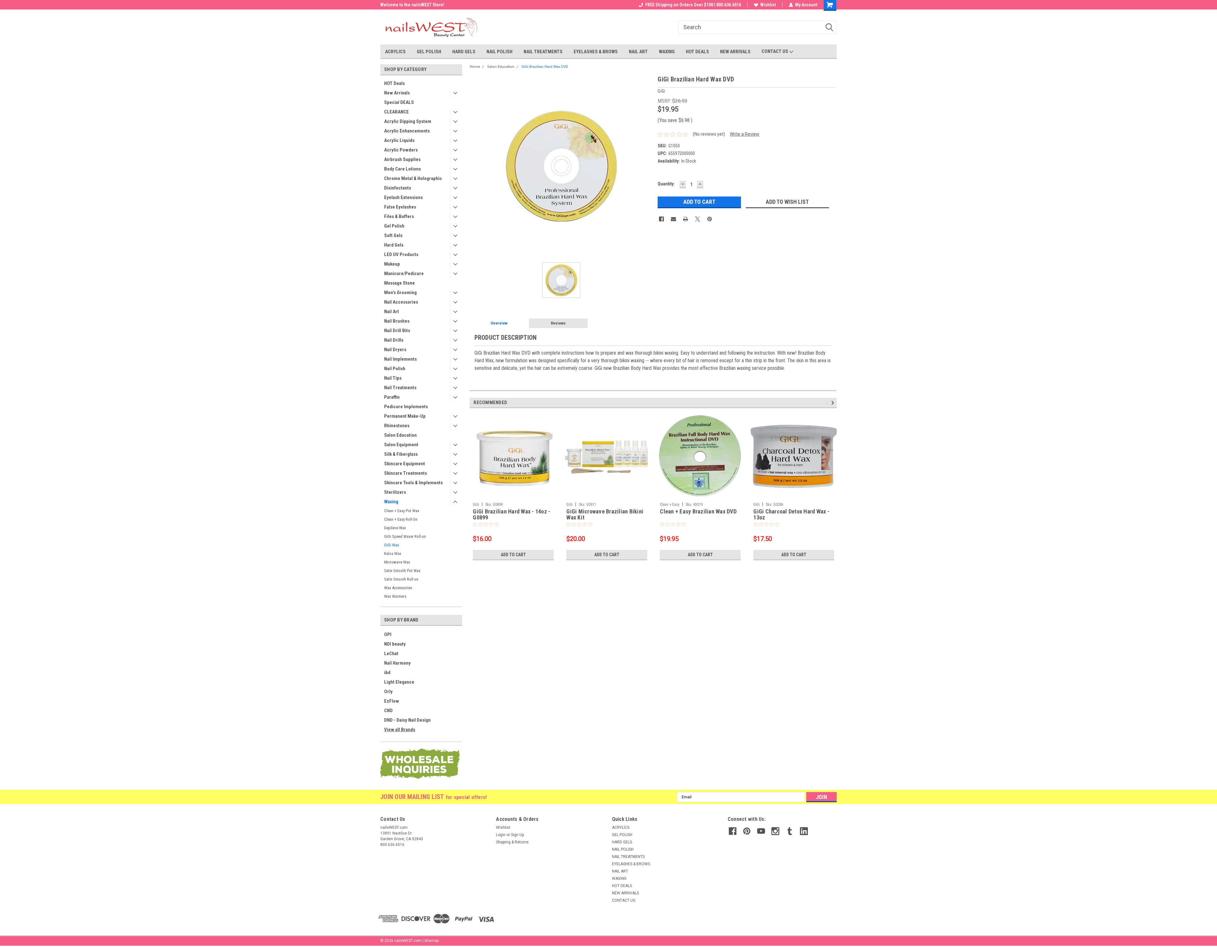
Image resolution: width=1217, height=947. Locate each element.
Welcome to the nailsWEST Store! (412, 4)
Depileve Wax (395, 527)
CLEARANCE (396, 112)
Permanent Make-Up (405, 416)
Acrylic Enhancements (407, 131)
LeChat (391, 653)
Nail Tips (393, 378)
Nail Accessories (401, 302)
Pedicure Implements (406, 406)
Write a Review (744, 134)
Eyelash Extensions (403, 197)
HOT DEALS (697, 52)
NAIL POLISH (499, 52)
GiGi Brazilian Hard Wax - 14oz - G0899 (511, 514)
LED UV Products (401, 254)
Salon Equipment (401, 445)
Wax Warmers (395, 596)
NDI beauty (395, 644)
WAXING (667, 52)
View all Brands (399, 729)
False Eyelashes (400, 207)
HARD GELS (463, 52)
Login (500, 835)
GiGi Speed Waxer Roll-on (405, 536)
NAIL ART (638, 52)
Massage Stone (399, 283)
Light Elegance (399, 682)
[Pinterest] (709, 219)
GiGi (476, 504)
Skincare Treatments (405, 473)
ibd (387, 672)
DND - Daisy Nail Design (407, 720)
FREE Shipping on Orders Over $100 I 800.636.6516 (693, 4)
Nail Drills (393, 340)
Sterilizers (395, 492)
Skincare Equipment (404, 464)
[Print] (685, 219)
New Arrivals (397, 93)
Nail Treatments (400, 387)
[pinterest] (747, 831)
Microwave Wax (397, 562)
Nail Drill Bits (397, 330)
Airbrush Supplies (402, 159)
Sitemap (431, 940)
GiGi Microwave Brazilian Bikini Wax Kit (604, 514)
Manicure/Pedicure (404, 273)
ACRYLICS (395, 52)
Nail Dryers (395, 349)
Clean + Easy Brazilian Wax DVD (698, 511)
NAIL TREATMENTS (543, 52)
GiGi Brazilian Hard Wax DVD (544, 67)
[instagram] (775, 831)
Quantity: (666, 183)
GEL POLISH (429, 52)
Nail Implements (400, 359)
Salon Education (400, 435)
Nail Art (391, 311)
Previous (828, 402)
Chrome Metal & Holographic (413, 178)
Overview (499, 323)
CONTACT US (775, 51)
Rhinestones (396, 425)
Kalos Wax (392, 553)
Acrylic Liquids (399, 140)
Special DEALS (399, 102)
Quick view (606, 494)
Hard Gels (393, 245)
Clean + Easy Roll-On (400, 519)
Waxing (391, 502)
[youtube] (761, 831)
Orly (388, 691)
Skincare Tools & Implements (413, 483)
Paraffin (392, 397)
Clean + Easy (669, 504)
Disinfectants (397, 188)
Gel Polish (394, 226)
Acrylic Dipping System (407, 121)
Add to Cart (513, 554)
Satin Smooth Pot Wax (402, 570)
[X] (697, 219)
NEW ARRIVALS (735, 52)
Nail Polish (394, 368)
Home (475, 67)
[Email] (673, 219)
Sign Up (517, 835)
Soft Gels (393, 235)
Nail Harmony (397, 663)
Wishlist (768, 4)
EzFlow (391, 701)
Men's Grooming (400, 292)
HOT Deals (394, 83)
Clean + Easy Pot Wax (401, 510)
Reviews (558, 323)
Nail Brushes (396, 321)
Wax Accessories (398, 587)
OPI (387, 634)
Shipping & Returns (512, 842)
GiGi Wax (391, 545)
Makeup (392, 264)
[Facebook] (661, 219)
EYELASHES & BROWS (596, 52)
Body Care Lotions (402, 169)
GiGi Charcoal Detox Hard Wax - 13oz (791, 514)
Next (833, 402)
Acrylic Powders (401, 150)
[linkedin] (804, 831)
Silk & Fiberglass (401, 454)
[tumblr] (790, 831)
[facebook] (733, 831)
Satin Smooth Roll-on (401, 579)
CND (388, 710)
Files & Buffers (399, 216)
